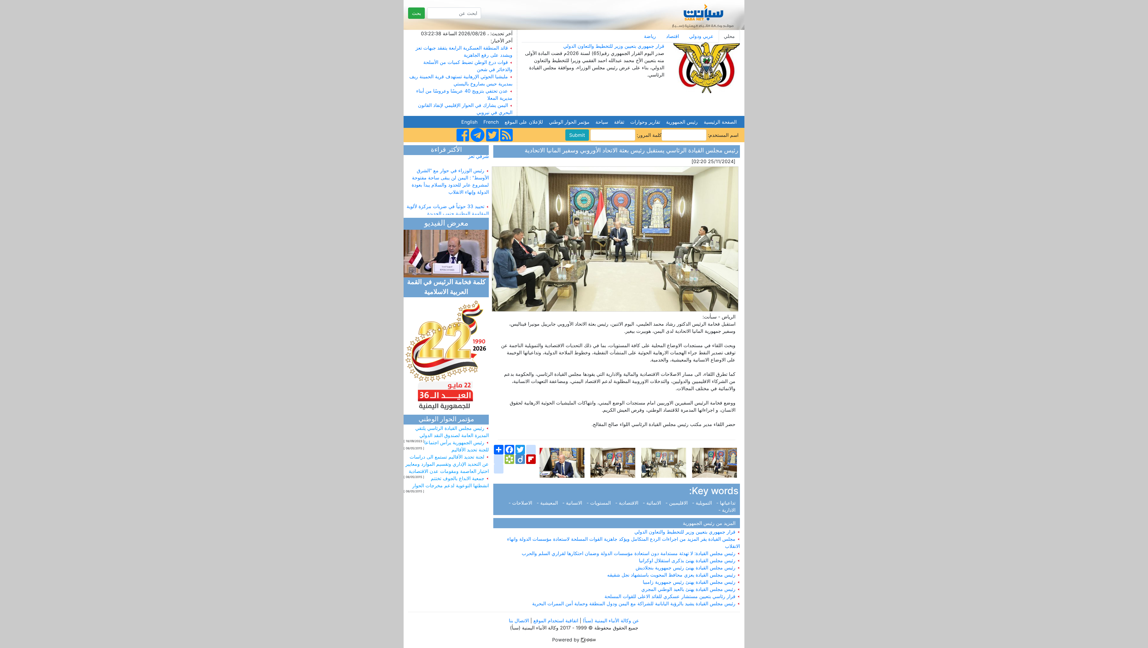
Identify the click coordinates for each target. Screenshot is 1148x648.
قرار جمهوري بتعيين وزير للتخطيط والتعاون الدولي (613, 46)
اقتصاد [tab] (672, 36)
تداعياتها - (726, 503)
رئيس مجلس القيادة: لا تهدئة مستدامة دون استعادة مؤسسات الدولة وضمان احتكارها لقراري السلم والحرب (629, 553)
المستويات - (599, 503)
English (469, 122)
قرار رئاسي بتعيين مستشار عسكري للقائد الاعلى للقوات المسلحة (670, 596)
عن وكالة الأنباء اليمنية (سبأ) (610, 621)
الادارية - (728, 510)
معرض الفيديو (446, 224)
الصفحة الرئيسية (720, 122)
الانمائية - (652, 503)
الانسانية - (573, 503)
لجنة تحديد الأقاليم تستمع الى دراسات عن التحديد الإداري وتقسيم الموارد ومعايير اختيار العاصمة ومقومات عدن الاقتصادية (447, 464)
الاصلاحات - (522, 503)
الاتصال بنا (519, 621)
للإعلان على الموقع (524, 122)
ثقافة (619, 122)
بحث (416, 13)
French (491, 122)
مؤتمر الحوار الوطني (569, 122)
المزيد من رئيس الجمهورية (710, 523)
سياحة (602, 122)
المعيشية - (548, 503)
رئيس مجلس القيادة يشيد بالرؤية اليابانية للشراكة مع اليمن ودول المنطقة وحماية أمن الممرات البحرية (634, 603)
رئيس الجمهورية (682, 122)
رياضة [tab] (650, 36)
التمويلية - (703, 503)
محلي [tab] (729, 36)
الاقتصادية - (627, 503)
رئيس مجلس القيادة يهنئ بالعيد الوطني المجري (689, 589)
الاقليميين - (677, 503)
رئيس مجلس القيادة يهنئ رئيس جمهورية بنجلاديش (686, 568)
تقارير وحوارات (645, 122)
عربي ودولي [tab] (701, 36)
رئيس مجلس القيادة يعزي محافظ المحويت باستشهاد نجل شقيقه (672, 575)
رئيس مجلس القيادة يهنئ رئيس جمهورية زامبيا (690, 582)
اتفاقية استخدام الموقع (555, 621)
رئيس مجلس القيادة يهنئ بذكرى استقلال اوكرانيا (688, 560)
